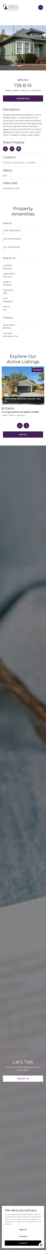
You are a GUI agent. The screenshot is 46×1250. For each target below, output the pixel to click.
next (26, 425)
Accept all (23, 1243)
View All (23, 434)
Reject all (23, 1230)
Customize (23, 1236)
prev (20, 425)
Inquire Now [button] (23, 98)
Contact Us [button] (23, 1079)
